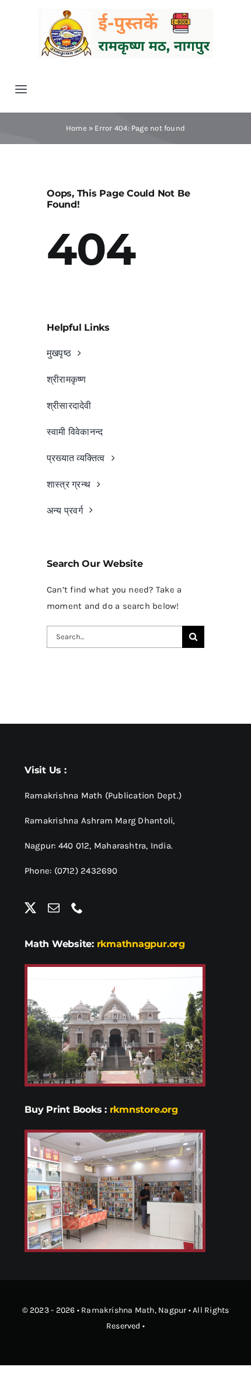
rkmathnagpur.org (141, 943)
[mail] (54, 908)
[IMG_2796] (115, 971)
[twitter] (30, 908)
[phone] (77, 908)
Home (76, 128)
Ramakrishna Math (118, 1310)
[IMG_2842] (115, 1136)
